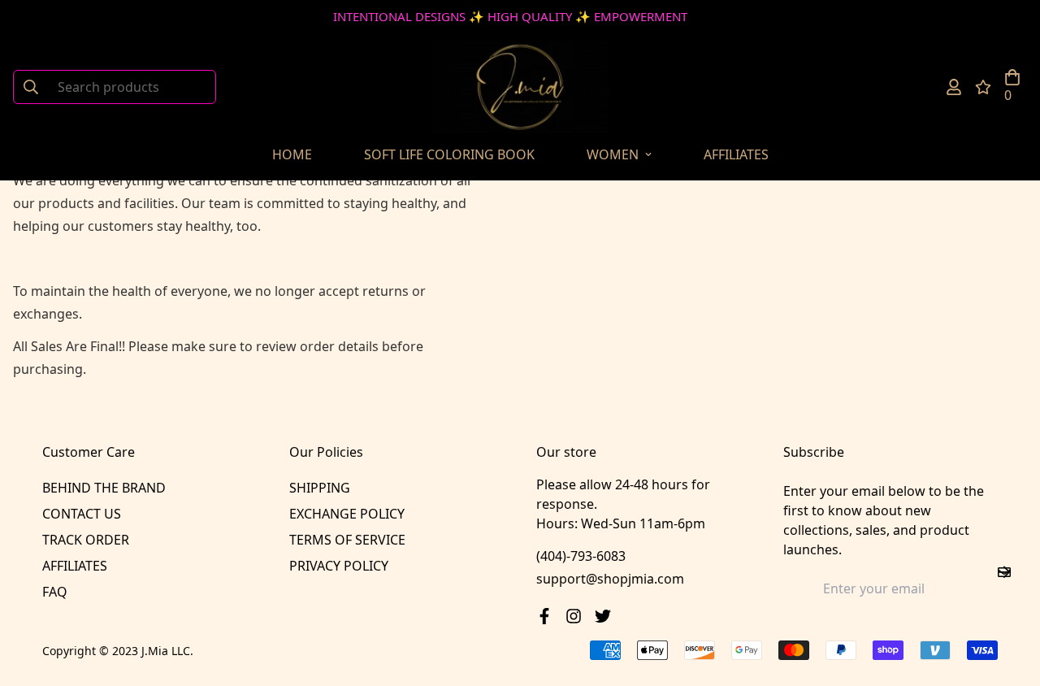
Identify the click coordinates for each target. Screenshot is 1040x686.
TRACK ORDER (85, 540)
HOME (292, 154)
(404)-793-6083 (581, 556)
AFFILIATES (736, 154)
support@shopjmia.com (610, 579)
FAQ (54, 592)
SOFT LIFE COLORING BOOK (449, 154)
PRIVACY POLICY (338, 566)
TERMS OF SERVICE (347, 540)
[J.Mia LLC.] (520, 87)
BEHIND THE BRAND (104, 488)
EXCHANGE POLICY (347, 514)
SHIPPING (319, 488)
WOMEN (613, 154)
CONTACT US (81, 514)
